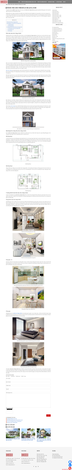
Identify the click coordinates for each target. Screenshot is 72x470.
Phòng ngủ (10, 30)
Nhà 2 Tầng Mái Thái (40, 457)
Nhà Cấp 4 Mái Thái (40, 454)
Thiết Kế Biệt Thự (55, 19)
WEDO (6, 4)
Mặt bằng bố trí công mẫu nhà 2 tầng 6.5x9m (14, 23)
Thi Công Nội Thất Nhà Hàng (57, 457)
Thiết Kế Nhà (54, 10)
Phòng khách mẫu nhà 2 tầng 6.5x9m (14, 28)
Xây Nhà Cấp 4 (54, 32)
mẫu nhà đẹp (13, 106)
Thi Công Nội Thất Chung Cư (57, 29)
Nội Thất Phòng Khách (56, 455)
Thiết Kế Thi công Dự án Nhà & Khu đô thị (28, 1)
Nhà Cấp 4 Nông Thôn (41, 456)
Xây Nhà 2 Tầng (55, 36)
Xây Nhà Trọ (54, 37)
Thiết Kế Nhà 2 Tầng (55, 17)
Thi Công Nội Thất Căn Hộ (56, 31)
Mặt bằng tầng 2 (11, 25)
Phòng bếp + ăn (11, 29)
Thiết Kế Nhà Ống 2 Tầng (56, 16)
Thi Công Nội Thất (55, 27)
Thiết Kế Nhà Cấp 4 (55, 12)
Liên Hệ (64, 1)
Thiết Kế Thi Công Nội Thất (42, 1)
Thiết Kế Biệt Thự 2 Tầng (56, 20)
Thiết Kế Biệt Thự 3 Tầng (56, 21)
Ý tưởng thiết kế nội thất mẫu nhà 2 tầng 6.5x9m (14, 27)
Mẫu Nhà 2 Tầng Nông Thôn (42, 459)
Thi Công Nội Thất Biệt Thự (57, 28)
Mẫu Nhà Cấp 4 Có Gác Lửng (42, 455)
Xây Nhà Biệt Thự (55, 33)
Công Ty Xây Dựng (55, 454)
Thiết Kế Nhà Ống (55, 13)
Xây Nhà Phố (54, 34)
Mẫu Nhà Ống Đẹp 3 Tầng (41, 460)
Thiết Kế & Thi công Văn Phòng (57, 22)
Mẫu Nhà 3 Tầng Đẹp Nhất (41, 461)
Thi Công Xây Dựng (51, 1)
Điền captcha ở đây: (9, 408)
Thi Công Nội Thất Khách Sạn (57, 456)
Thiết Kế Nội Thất (55, 11)
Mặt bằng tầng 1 (11, 24)
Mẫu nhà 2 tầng (9, 70)
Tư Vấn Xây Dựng (59, 1)
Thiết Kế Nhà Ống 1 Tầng (56, 15)
